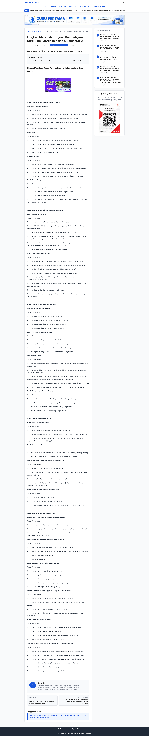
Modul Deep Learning (82, 6)
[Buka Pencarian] (123, 2)
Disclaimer (80, 729)
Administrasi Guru (99, 6)
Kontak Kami (72, 729)
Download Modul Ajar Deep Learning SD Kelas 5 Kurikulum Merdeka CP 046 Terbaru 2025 (109, 68)
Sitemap (88, 729)
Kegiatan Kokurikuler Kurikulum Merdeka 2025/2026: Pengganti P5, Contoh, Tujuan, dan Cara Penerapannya (106, 10)
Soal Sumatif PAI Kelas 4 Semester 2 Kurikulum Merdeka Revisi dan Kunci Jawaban (76, 701)
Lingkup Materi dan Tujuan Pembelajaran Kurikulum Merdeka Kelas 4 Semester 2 (55, 61)
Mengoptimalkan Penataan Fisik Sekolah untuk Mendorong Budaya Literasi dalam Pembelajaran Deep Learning (35, 10)
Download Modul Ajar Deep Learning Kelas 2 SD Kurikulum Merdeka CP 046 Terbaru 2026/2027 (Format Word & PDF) (110, 80)
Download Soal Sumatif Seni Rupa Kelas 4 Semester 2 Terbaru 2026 (42, 702)
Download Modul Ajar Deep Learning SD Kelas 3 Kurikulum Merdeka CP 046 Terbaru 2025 (109, 57)
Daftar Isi (53, 6)
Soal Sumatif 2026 (65, 6)
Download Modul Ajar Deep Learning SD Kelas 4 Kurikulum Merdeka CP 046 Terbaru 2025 (109, 36)
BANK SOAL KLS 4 (37, 31)
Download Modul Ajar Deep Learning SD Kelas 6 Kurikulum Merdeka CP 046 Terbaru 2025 (109, 47)
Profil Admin (62, 729)
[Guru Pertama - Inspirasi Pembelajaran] (74, 20)
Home (45, 6)
